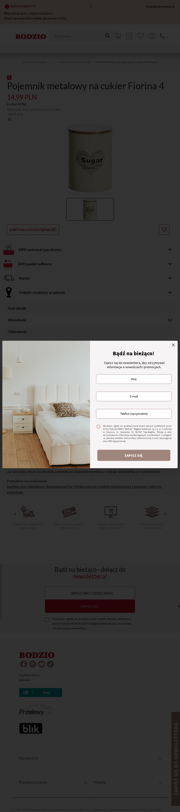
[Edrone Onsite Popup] (90, 406)
